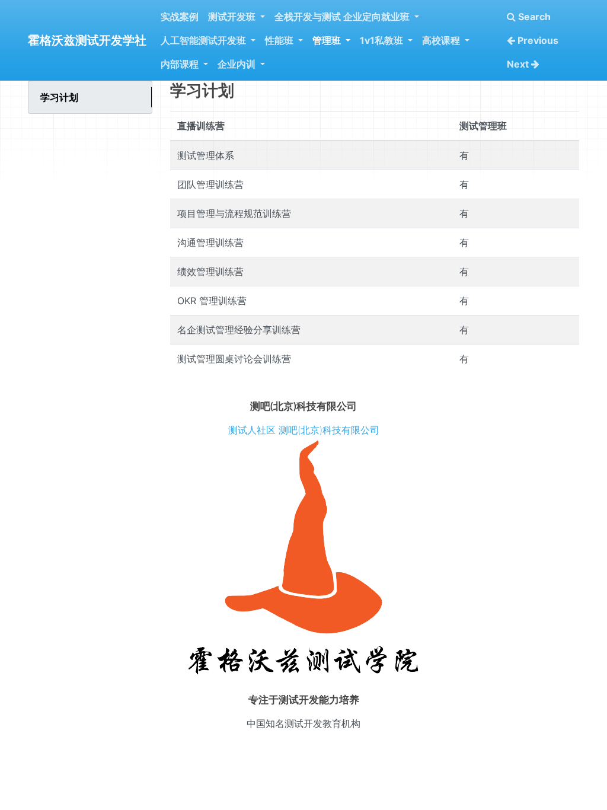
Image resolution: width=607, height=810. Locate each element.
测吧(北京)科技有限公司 (329, 430)
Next (519, 64)
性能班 (280, 40)
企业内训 (238, 64)
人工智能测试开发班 (204, 40)
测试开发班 (233, 17)
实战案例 (180, 17)
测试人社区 (252, 430)
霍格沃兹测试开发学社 (87, 40)
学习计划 (59, 97)
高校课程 (442, 40)
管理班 (327, 40)
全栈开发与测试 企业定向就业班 (343, 17)
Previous (536, 40)
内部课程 (181, 64)
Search (533, 17)
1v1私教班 (382, 40)
